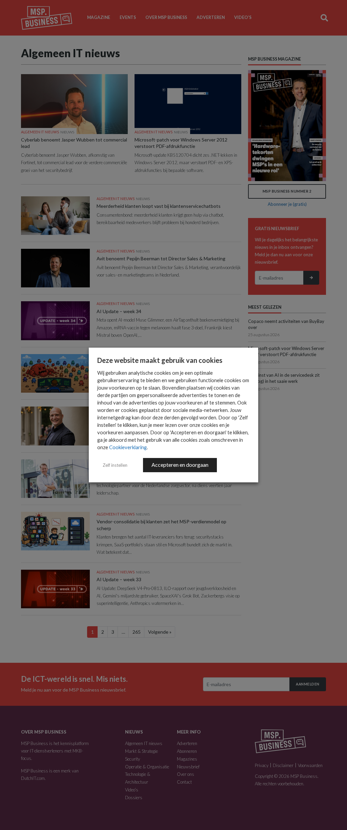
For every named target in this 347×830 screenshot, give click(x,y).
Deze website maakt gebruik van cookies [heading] (159, 360)
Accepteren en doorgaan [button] (179, 464)
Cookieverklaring (128, 447)
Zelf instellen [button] (115, 465)
